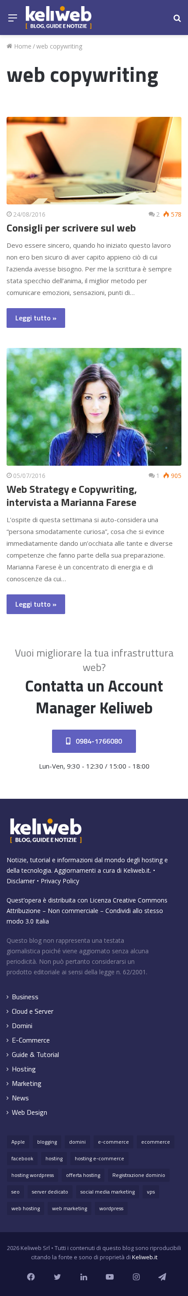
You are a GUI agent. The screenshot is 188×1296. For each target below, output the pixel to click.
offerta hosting (83, 1175)
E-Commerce (31, 1040)
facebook (22, 1158)
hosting (54, 1158)
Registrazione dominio (138, 1175)
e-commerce (113, 1142)
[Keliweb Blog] (58, 17)
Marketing (27, 1083)
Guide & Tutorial (35, 1054)
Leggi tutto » (35, 318)
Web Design (29, 1112)
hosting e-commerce (99, 1158)
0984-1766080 (98, 741)
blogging (47, 1142)
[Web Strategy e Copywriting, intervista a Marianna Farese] (94, 407)
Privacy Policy (60, 881)
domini (77, 1142)
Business (25, 996)
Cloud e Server (32, 1011)
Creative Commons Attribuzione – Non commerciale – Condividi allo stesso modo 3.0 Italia (87, 910)
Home (21, 46)
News (20, 1098)
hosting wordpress (32, 1175)
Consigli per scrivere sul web (71, 227)
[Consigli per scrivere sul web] (94, 160)
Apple (18, 1142)
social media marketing (107, 1191)
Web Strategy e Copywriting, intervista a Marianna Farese (72, 495)
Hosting (24, 1069)
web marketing (69, 1208)
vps (151, 1191)
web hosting (25, 1208)
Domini (22, 1025)
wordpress (111, 1208)
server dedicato (50, 1191)
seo (15, 1191)
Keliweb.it (136, 870)
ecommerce (155, 1142)
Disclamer (21, 881)
